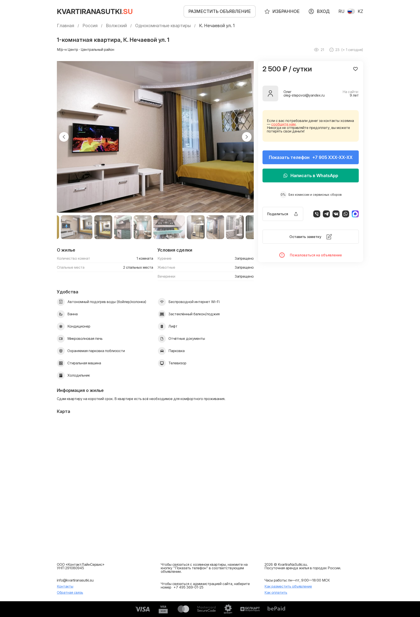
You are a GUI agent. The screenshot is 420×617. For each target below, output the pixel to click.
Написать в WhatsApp (314, 175)
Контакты (65, 586)
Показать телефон (311, 157)
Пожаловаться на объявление (316, 255)
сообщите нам (283, 124)
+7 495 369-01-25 (188, 587)
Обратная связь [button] (70, 592)
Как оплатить (275, 592)
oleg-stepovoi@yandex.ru (304, 95)
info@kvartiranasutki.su (75, 580)
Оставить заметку (305, 236)
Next (247, 137)
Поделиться (277, 214)
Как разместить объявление (288, 586)
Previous (64, 137)
